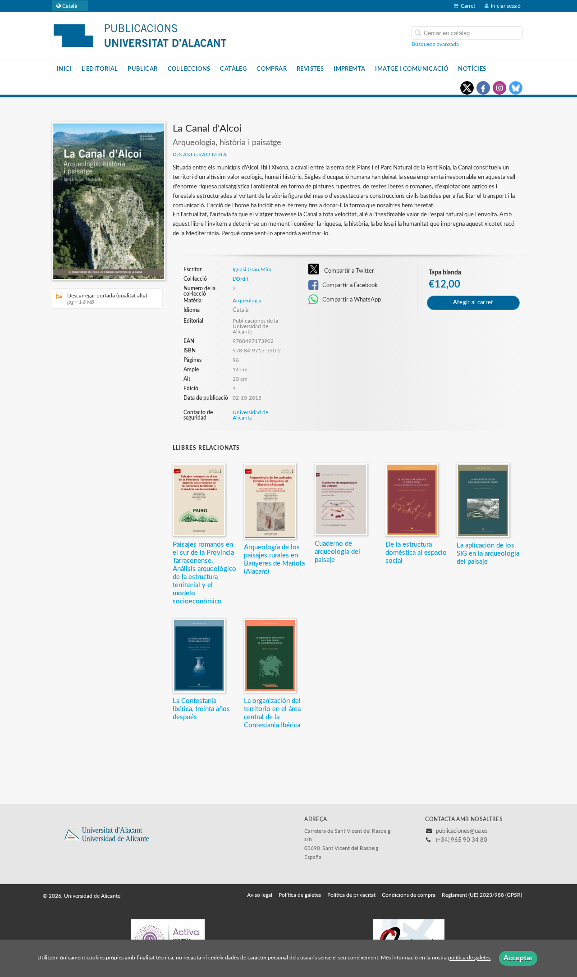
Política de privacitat (351, 895)
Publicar (142, 69)
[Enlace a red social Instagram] (499, 88)
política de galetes (469, 958)
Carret (468, 6)
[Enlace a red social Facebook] (483, 88)
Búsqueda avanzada (435, 43)
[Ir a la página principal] (140, 35)
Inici (64, 69)
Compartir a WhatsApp (351, 299)
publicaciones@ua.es (462, 831)
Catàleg (233, 69)
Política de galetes (300, 895)
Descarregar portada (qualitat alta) (107, 299)
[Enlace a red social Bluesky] (515, 88)
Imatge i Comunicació (411, 69)
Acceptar (518, 958)
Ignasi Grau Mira (200, 154)
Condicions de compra (408, 895)
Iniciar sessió (506, 6)
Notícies (472, 69)
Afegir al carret (473, 303)
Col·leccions (189, 69)
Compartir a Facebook (349, 285)
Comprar (271, 69)
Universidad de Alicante (250, 415)
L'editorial (100, 69)
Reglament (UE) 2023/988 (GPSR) (482, 895)
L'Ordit (240, 279)
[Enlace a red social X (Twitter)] (467, 88)
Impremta (349, 69)
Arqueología (247, 300)
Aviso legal (259, 895)
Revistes (310, 69)
